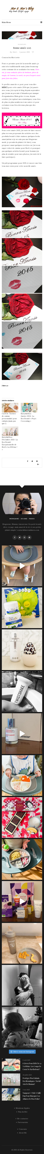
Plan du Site (23, 1112)
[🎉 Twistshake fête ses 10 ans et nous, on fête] (22, 565)
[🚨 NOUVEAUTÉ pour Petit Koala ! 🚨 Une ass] (22, 775)
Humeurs (22, 44)
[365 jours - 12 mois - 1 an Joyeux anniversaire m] (22, 985)
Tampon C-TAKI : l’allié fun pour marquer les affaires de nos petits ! (32, 1096)
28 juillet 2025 (27, 1075)
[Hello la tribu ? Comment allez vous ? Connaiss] (22, 733)
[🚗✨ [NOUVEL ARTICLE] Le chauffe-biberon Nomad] (22, 649)
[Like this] (33, 52)
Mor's (15, 52)
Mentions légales (23, 1108)
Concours (23, 1129)
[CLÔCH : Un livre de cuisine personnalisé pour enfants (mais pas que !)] (10, 407)
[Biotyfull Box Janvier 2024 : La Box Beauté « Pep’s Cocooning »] (29, 407)
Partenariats (23, 1122)
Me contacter (22, 1118)
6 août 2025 (26, 1060)
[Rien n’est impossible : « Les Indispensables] (22, 901)
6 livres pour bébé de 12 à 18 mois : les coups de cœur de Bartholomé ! (32, 1066)
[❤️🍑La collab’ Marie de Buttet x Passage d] (22, 817)
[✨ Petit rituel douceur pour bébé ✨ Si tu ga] (22, 607)
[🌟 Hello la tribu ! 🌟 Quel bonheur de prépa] (22, 859)
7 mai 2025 (26, 1090)
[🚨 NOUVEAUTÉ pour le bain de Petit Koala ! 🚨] (22, 691)
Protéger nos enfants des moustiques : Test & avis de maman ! (32, 1081)
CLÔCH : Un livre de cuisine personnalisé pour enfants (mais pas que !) (9, 419)
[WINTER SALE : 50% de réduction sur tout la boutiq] (22, 943)
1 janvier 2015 (24, 52)
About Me (23, 1133)
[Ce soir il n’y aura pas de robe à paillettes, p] (22, 1027)
